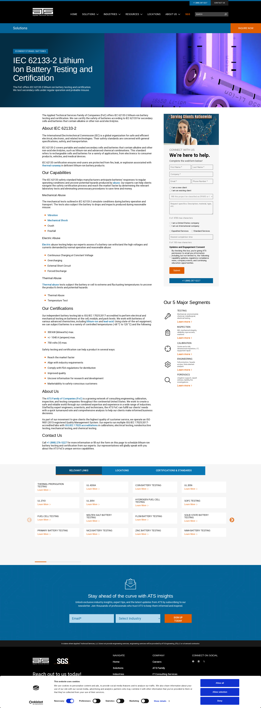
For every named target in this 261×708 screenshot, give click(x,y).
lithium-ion (92, 321)
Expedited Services (180, 231)
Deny (219, 701)
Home (116, 661)
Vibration (53, 215)
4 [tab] (75, 562)
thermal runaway (51, 165)
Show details (160, 701)
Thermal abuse (50, 284)
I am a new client (179, 187)
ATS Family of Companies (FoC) (64, 398)
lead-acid (108, 321)
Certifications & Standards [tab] (174, 470)
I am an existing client (181, 190)
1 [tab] (40, 562)
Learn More (43, 490)
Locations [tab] (122, 470)
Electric (46, 244)
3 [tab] (63, 562)
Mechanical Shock (58, 220)
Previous (28, 520)
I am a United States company (185, 223)
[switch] (96, 701)
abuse (116, 182)
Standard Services (202, 231)
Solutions (20, 28)
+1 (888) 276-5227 (57, 442)
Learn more (183, 321)
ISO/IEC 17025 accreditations (81, 425)
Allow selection (220, 692)
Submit (176, 270)
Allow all (220, 683)
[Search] (225, 14)
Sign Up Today (178, 619)
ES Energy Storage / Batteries (30, 51)
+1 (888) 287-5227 (200, 3)
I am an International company (185, 226)
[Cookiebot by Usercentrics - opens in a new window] (36, 703)
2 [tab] (52, 562)
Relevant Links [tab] (78, 470)
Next (230, 520)
